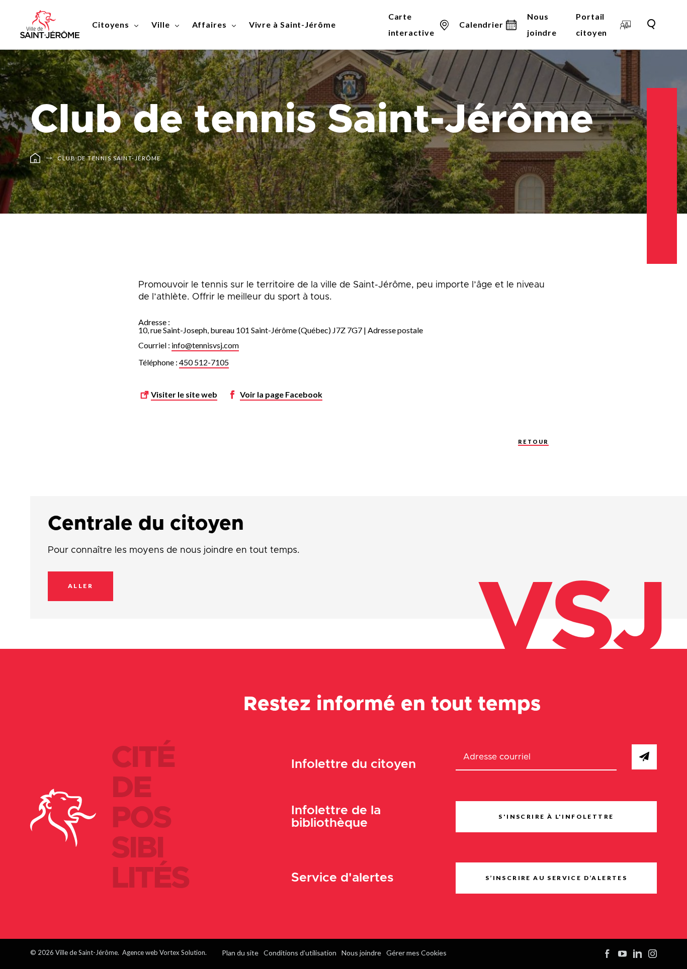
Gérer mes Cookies (416, 952)
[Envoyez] (644, 756)
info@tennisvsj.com (205, 345)
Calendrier (481, 24)
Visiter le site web (184, 394)
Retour (533, 441)
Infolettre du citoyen (353, 764)
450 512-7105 (204, 362)
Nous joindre (542, 24)
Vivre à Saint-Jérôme (292, 24)
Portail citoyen (591, 24)
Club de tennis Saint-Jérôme (109, 158)
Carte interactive (411, 24)
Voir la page (281, 394)
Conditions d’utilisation (300, 952)
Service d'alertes (342, 877)
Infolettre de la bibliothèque (336, 816)
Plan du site (240, 952)
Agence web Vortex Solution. (164, 952)
